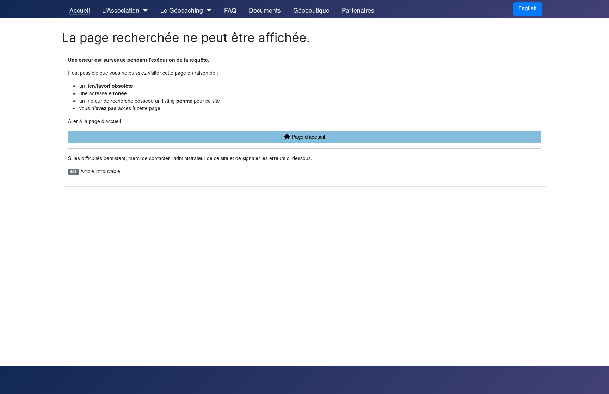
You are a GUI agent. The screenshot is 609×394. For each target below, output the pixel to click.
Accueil (79, 10)
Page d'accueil (307, 136)
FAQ (230, 10)
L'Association (120, 10)
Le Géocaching (181, 10)
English (527, 8)
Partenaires (358, 10)
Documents (265, 10)
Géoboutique (311, 10)
